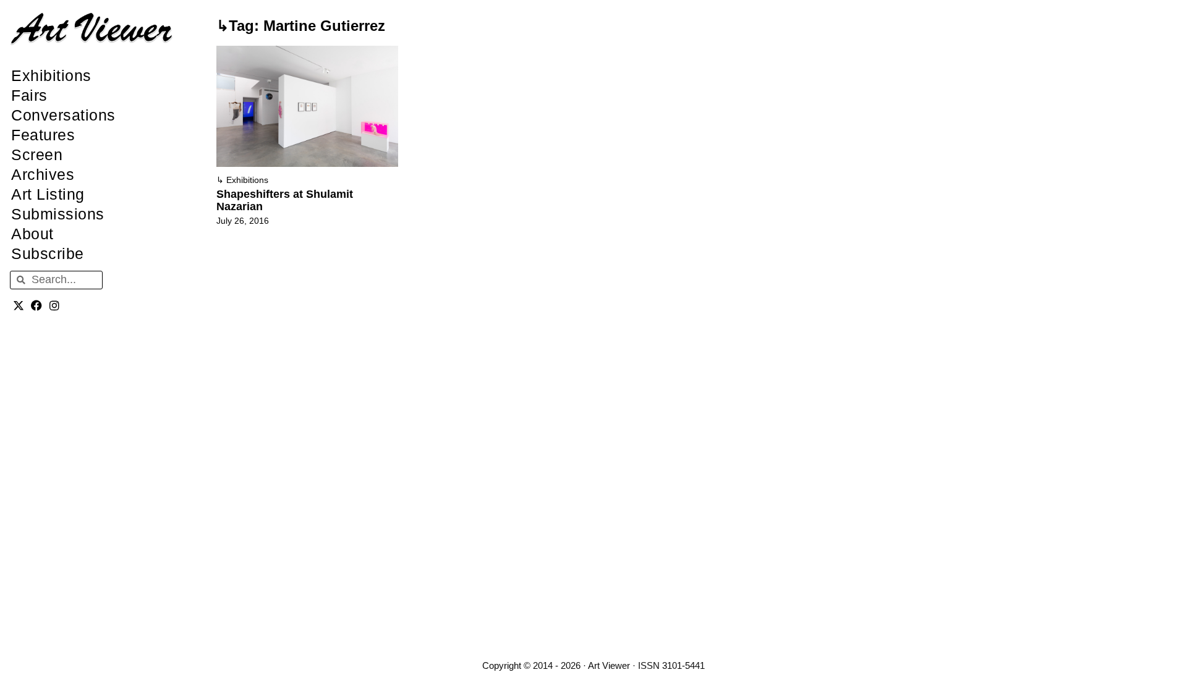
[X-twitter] (19, 306)
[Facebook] (37, 306)
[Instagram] (55, 306)
